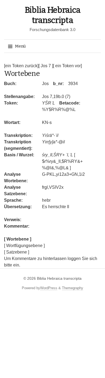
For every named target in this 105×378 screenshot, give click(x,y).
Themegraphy (72, 288)
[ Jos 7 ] (45, 65)
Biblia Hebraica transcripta (59, 278)
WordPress (48, 288)
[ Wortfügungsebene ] (24, 245)
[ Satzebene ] (16, 252)
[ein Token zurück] (21, 65)
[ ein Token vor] (67, 65)
